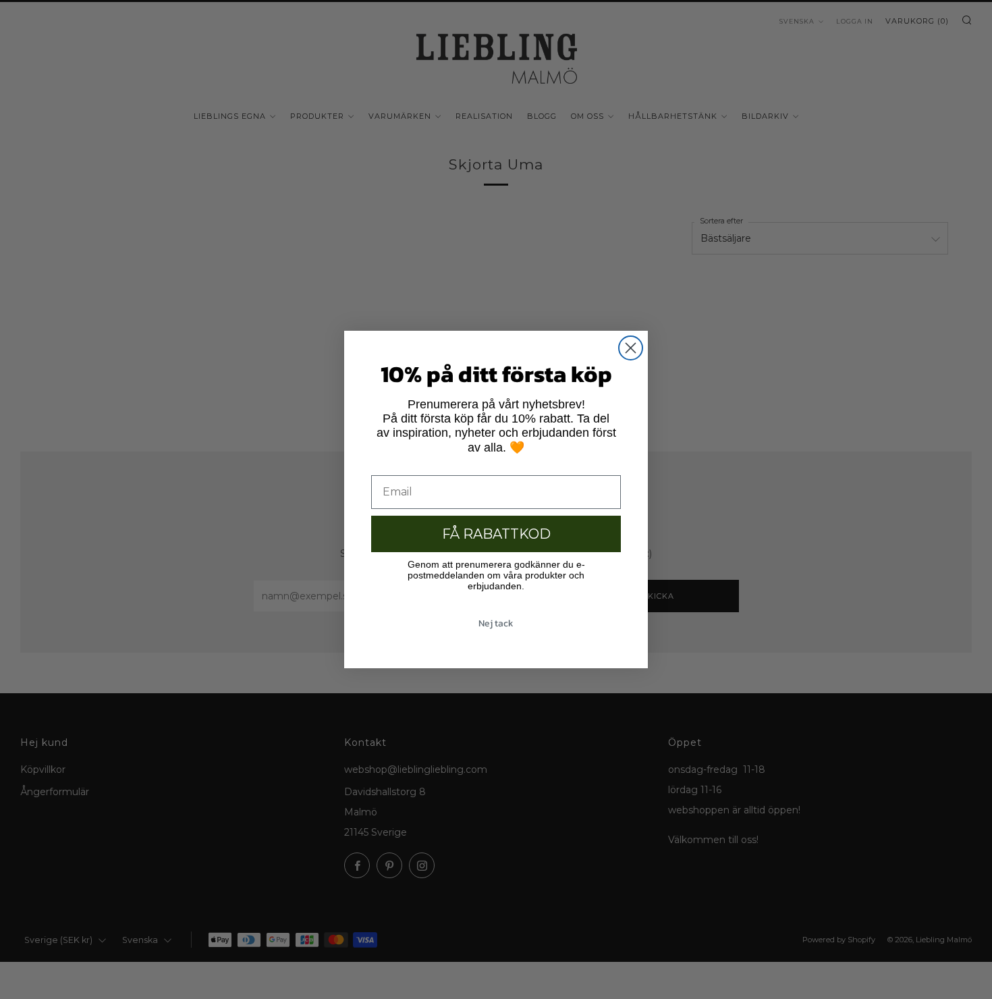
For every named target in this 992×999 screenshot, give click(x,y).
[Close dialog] (630, 348)
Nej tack (496, 623)
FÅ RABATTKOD (496, 534)
